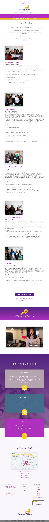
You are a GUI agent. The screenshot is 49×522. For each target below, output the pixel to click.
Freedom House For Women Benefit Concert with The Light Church (10, 486)
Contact (24, 488)
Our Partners (24, 490)
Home (24, 484)
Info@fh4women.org (24, 3)
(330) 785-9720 (24, 2)
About (24, 486)
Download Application (24, 36)
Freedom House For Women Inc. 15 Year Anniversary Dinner (10, 493)
